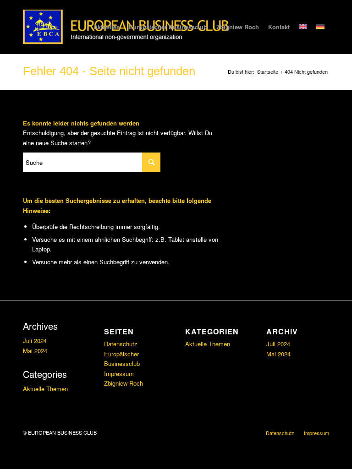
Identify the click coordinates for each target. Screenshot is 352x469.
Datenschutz (121, 343)
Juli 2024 (35, 340)
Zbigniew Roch (123, 383)
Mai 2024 (35, 350)
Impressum (119, 373)
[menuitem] (106, 27)
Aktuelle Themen (45, 388)
